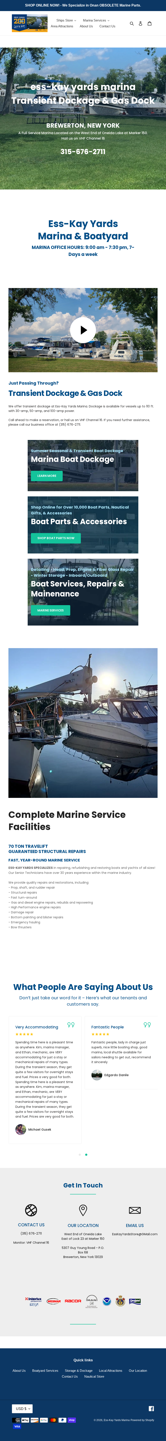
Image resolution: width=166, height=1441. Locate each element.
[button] (80, 1155)
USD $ (21, 1409)
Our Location (138, 1370)
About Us (19, 1370)
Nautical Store (94, 1376)
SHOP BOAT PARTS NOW (55, 538)
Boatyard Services (45, 1370)
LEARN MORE (46, 476)
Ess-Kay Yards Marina (117, 1420)
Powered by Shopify (142, 1420)
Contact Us (70, 1376)
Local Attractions (110, 1370)
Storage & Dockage (79, 1370)
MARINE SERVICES (50, 610)
